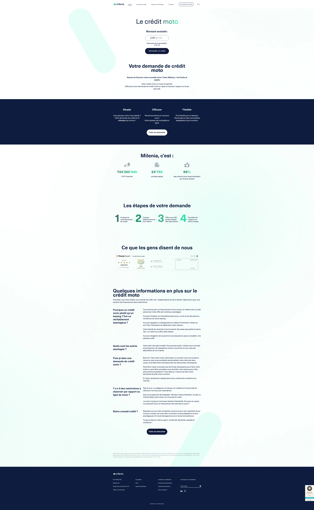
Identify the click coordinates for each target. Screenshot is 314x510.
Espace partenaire (140, 486)
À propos (171, 4)
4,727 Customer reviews (309, 497)
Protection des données (165, 483)
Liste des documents (164, 486)
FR (198, 4)
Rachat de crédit (141, 4)
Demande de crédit (186, 4)
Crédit (130, 4)
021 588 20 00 (117, 479)
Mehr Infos (193, 256)
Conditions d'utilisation (164, 479)
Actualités (138, 479)
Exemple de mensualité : (157, 44)
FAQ (136, 483)
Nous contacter (162, 490)
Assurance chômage (157, 4)
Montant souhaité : (157, 31)
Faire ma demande (157, 132)
